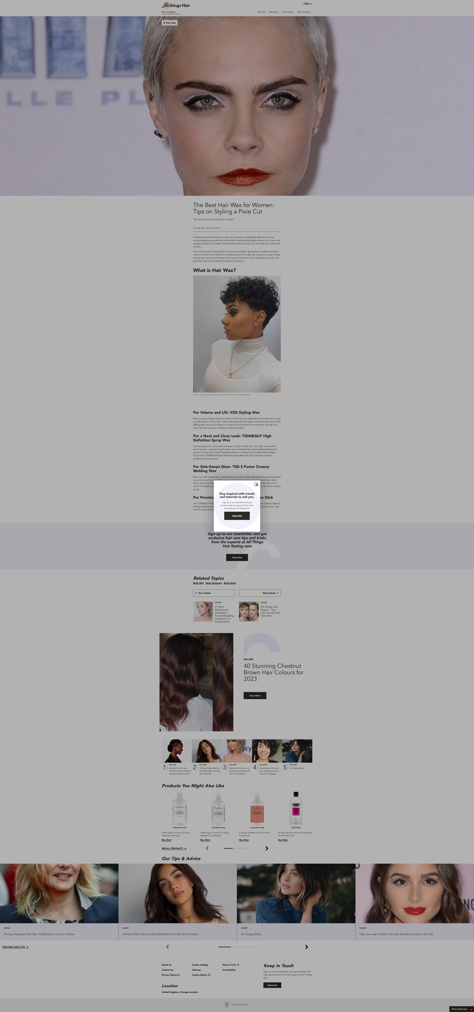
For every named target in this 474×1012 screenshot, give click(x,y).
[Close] (256, 484)
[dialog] (237, 506)
